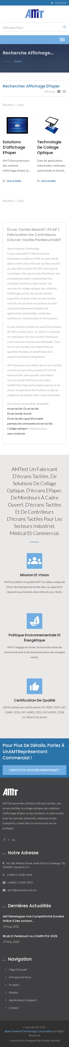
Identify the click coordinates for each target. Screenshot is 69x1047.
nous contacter (16, 433)
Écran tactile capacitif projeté (25, 418)
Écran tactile (31, 408)
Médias (13, 992)
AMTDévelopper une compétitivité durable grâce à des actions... (33, 918)
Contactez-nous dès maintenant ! (34, 770)
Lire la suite (14, 180)
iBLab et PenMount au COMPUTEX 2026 (30, 936)
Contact (14, 1007)
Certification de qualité (34, 700)
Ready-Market (51, 1040)
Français (60, 3)
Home (18, 61)
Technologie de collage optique (49, 147)
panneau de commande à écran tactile (29, 423)
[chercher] (63, 27)
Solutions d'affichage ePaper (14, 147)
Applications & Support (23, 1000)
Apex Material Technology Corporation (28, 1031)
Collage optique (17, 428)
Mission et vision (34, 574)
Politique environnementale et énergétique (35, 638)
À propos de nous (20, 977)
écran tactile (14, 408)
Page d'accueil (18, 969)
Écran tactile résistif (19, 413)
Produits (14, 984)
